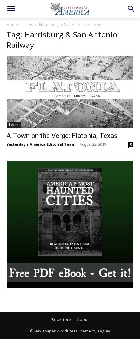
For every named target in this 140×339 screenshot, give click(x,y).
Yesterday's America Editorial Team (41, 144)
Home (12, 24)
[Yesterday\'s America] (70, 8)
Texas (13, 124)
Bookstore (61, 319)
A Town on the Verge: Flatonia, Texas (62, 136)
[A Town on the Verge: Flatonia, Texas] (70, 92)
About (83, 319)
